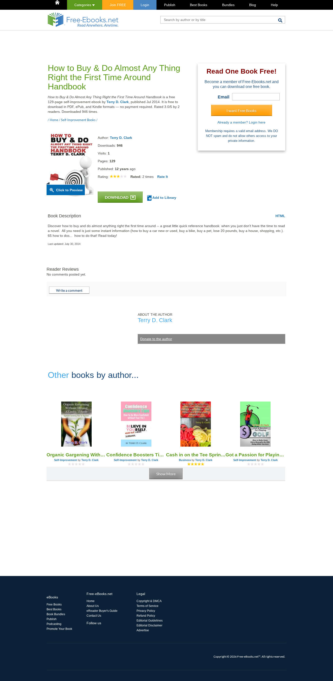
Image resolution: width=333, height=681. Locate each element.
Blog (252, 5)
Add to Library (164, 198)
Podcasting (54, 624)
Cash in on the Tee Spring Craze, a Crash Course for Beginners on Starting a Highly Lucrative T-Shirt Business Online (196, 454)
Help (274, 5)
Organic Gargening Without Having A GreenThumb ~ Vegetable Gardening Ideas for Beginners (76, 454)
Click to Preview (69, 190)
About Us (93, 606)
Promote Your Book (59, 629)
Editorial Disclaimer (149, 625)
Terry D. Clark (118, 102)
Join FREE (118, 5)
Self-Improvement (65, 460)
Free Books (54, 604)
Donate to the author (156, 339)
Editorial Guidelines (150, 620)
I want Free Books (241, 110)
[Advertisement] (135, 42)
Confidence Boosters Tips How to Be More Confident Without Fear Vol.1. (136, 454)
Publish (169, 5)
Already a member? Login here (241, 122)
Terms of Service (147, 606)
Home (91, 601)
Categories (83, 5)
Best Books (198, 5)
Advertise (143, 630)
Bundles (228, 5)
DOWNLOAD (117, 197)
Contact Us (94, 615)
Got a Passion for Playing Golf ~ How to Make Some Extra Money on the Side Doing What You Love (255, 454)
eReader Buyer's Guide (102, 611)
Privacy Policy (146, 611)
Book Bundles (56, 614)
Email (223, 97)
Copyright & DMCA (149, 601)
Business (185, 460)
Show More (166, 473)
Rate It (162, 177)
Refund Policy (146, 615)
